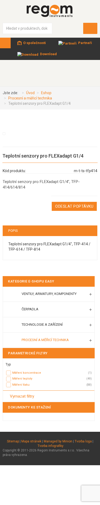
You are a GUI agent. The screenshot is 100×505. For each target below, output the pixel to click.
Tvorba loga (83, 441)
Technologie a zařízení (42, 324)
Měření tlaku (21, 384)
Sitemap (13, 441)
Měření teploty (22, 378)
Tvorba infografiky (50, 446)
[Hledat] (90, 28)
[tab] (48, 363)
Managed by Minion (58, 441)
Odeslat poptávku (74, 206)
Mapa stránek (31, 441)
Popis (13, 231)
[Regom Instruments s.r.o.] (50, 11)
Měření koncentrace (26, 373)
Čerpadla (30, 309)
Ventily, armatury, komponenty (49, 294)
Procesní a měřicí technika (45, 340)
